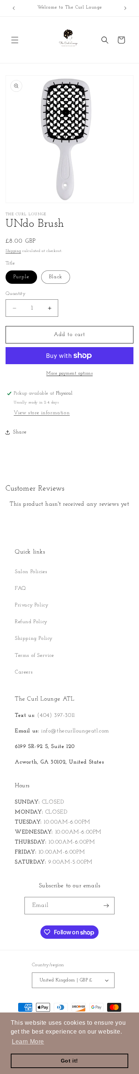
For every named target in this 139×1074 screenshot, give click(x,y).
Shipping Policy (34, 638)
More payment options (69, 373)
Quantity (16, 293)
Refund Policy (31, 622)
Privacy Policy (31, 605)
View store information (42, 413)
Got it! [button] (69, 1061)
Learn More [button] (28, 1041)
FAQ (20, 588)
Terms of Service (34, 655)
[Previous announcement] (14, 8)
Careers (24, 672)
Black (55, 277)
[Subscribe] (106, 905)
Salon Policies (31, 572)
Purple (21, 277)
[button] (15, 40)
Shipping (13, 251)
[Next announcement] (125, 8)
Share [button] (20, 432)
